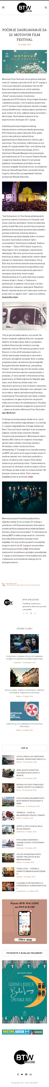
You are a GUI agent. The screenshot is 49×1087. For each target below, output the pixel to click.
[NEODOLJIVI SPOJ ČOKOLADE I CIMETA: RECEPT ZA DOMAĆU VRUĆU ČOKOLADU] (8, 788)
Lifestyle (19, 877)
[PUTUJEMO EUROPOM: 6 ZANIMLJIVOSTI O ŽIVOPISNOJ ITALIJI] (8, 843)
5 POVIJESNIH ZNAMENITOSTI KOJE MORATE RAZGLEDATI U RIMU (30, 801)
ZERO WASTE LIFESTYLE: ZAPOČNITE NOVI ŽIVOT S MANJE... (28, 773)
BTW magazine (11, 584)
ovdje (30, 476)
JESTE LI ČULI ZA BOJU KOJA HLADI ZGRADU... (29, 827)
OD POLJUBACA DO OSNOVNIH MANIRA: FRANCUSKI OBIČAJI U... (31, 757)
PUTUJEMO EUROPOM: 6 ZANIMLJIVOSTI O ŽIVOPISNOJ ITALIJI (30, 842)
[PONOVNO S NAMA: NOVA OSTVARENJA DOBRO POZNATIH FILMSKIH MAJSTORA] (24, 644)
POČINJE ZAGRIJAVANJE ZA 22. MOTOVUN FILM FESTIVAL (24, 35)
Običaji (18, 762)
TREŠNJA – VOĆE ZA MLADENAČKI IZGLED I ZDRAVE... (31, 813)
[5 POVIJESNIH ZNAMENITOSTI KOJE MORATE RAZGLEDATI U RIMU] (8, 801)
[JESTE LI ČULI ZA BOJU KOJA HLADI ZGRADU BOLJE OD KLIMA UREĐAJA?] (8, 829)
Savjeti (18, 778)
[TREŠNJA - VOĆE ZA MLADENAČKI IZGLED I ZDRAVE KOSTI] (8, 816)
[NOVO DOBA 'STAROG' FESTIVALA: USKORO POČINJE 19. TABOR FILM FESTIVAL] (24, 678)
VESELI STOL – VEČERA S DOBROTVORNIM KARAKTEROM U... (30, 871)
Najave (18, 696)
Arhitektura (20, 832)
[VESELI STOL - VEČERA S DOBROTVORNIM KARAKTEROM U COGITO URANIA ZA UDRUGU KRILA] (8, 872)
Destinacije (20, 806)
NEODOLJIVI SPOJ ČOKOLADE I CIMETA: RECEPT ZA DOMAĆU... (30, 785)
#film (9, 585)
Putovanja (20, 848)
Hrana (18, 790)
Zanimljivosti (21, 891)
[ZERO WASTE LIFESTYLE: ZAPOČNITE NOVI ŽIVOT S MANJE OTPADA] (8, 773)
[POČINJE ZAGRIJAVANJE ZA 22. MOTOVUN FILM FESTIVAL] (24, 63)
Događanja (18, 662)
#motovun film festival (30, 585)
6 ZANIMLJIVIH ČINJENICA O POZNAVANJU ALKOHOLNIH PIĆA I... (31, 885)
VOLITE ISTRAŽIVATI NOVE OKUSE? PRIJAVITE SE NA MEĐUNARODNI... (28, 857)
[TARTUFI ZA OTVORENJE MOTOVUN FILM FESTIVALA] (24, 712)
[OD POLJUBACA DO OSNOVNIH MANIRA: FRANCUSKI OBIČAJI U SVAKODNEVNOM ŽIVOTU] (8, 760)
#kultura (16, 585)
